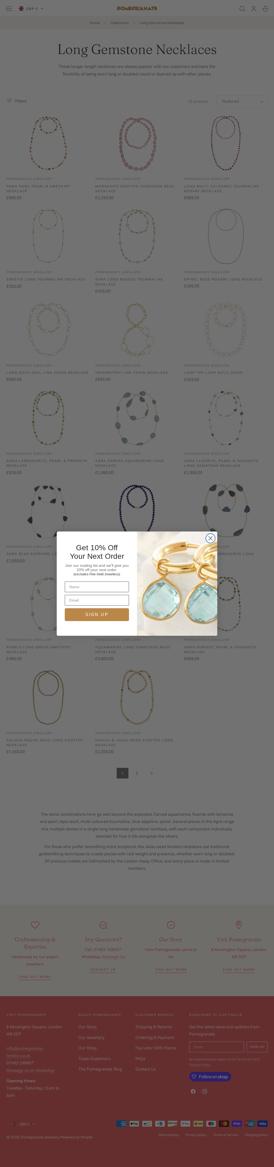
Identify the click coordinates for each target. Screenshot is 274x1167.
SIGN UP (97, 614)
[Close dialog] (210, 538)
